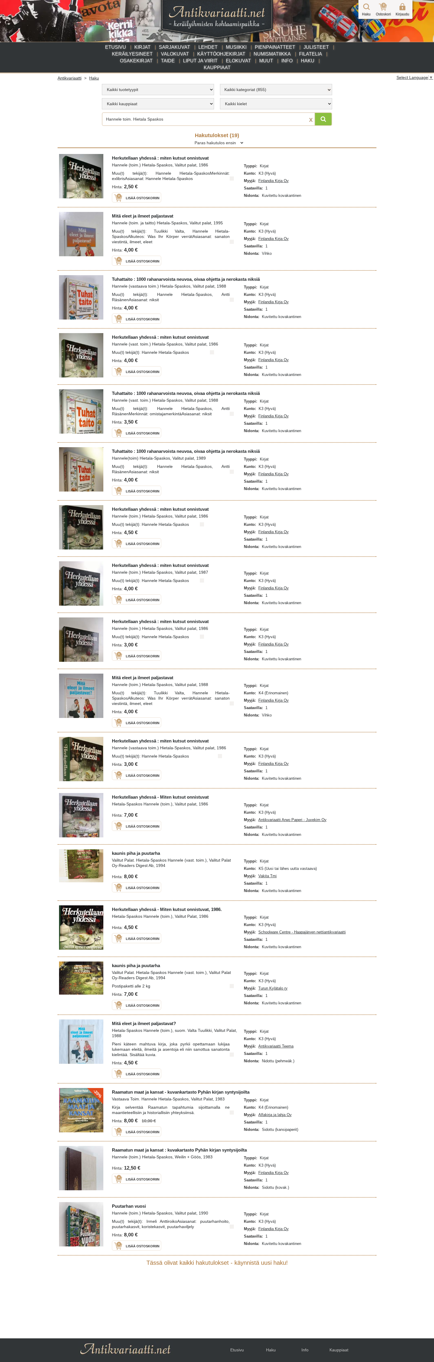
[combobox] (276, 90)
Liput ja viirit (200, 60)
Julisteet (316, 47)
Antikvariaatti (69, 78)
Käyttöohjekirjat (221, 53)
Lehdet (208, 47)
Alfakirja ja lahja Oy (275, 1115)
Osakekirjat (136, 60)
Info (287, 60)
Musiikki (236, 47)
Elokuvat (238, 60)
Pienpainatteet (275, 47)
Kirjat (142, 47)
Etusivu (115, 47)
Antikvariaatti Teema (275, 1046)
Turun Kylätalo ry (273, 988)
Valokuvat (175, 53)
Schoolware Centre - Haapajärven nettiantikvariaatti (302, 932)
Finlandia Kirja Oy (273, 181)
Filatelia (310, 53)
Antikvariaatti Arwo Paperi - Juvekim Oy (292, 820)
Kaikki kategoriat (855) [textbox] (245, 89)
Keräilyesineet (132, 53)
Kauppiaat (217, 67)
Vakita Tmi (267, 876)
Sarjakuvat (174, 47)
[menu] (158, 89)
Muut (266, 60)
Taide (168, 60)
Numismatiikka (272, 53)
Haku (307, 60)
